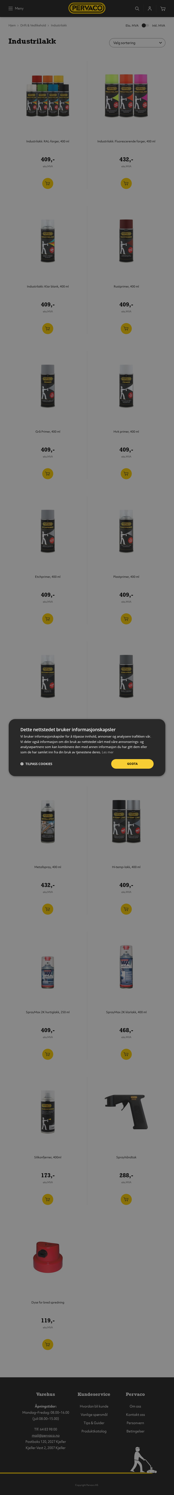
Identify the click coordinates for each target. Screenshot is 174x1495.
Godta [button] (132, 764)
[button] (36, 763)
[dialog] (87, 747)
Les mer (108, 752)
